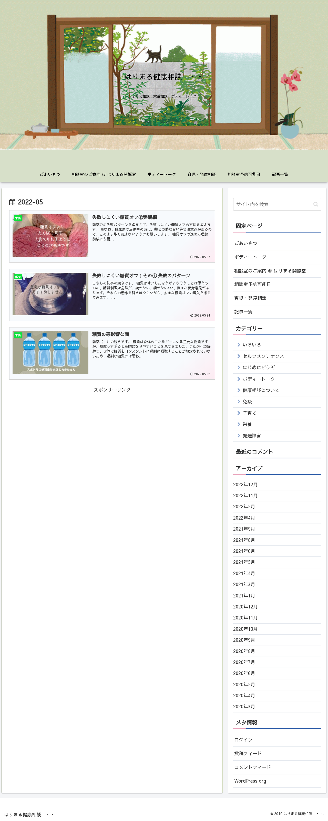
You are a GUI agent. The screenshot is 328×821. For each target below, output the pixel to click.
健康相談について (261, 390)
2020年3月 (244, 706)
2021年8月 (244, 540)
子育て (250, 413)
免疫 (247, 401)
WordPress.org (250, 780)
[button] (315, 204)
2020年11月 (245, 617)
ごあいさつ (245, 243)
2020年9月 (244, 640)
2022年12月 (245, 484)
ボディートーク (250, 257)
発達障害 (252, 435)
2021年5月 (244, 562)
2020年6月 (244, 673)
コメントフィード (252, 767)
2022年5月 (244, 506)
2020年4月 (244, 695)
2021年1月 (244, 595)
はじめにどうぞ (259, 367)
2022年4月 (244, 517)
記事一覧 (243, 311)
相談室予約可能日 (252, 284)
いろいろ (252, 344)
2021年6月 (244, 551)
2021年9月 (244, 528)
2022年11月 (245, 495)
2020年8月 (244, 651)
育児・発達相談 (250, 298)
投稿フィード (248, 753)
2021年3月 (244, 584)
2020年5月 (244, 684)
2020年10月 (245, 629)
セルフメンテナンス (263, 356)
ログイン (243, 739)
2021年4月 (244, 573)
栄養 (247, 424)
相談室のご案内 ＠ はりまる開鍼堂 (270, 270)
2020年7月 (244, 662)
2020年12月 (245, 606)
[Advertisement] (112, 430)
